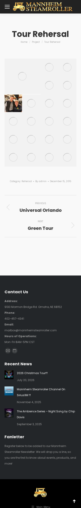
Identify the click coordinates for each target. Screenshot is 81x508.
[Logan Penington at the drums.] (67, 140)
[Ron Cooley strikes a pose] (49, 158)
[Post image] (9, 374)
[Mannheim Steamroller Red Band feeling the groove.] (67, 86)
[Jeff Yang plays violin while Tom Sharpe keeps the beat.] (67, 104)
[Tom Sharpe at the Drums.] (49, 140)
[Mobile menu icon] (7, 6)
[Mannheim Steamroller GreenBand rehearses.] (22, 76)
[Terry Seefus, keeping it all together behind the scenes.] (67, 122)
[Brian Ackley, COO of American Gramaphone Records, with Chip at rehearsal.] (49, 86)
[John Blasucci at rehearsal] (67, 68)
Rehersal (27, 181)
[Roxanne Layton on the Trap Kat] (49, 68)
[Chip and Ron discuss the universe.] (67, 158)
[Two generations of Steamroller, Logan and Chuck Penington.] (31, 104)
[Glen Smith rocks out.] (13, 122)
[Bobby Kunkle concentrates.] (13, 158)
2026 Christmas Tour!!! (32, 373)
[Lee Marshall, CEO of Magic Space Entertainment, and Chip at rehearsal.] (13, 104)
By (41, 181)
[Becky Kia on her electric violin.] (31, 158)
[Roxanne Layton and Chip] (49, 122)
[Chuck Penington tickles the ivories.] (31, 122)
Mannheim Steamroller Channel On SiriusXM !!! (41, 392)
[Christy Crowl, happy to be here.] (31, 140)
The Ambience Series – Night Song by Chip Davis (46, 414)
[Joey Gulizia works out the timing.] (49, 104)
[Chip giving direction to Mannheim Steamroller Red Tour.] (13, 140)
